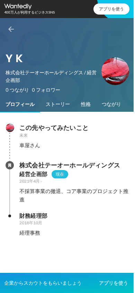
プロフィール (20, 104)
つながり (111, 104)
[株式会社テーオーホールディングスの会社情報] (10, 165)
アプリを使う (111, 9)
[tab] (20, 104)
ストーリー (58, 104)
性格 (86, 104)
